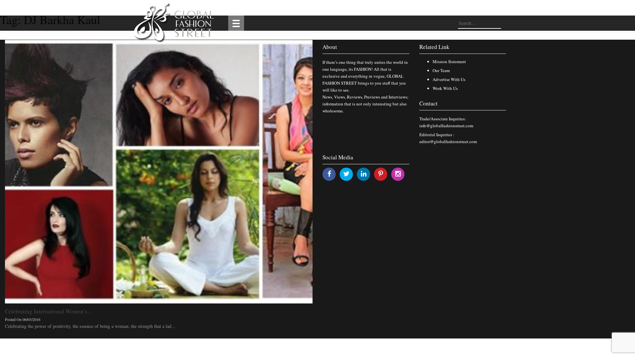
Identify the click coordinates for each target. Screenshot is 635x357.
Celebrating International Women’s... (48, 311)
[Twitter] (346, 173)
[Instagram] (398, 173)
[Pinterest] (380, 173)
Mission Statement (449, 61)
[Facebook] (329, 173)
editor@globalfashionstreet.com (448, 141)
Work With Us (445, 88)
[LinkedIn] (363, 173)
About (329, 47)
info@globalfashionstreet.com (446, 126)
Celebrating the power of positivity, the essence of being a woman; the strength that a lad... (90, 326)
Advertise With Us (449, 79)
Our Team (441, 70)
